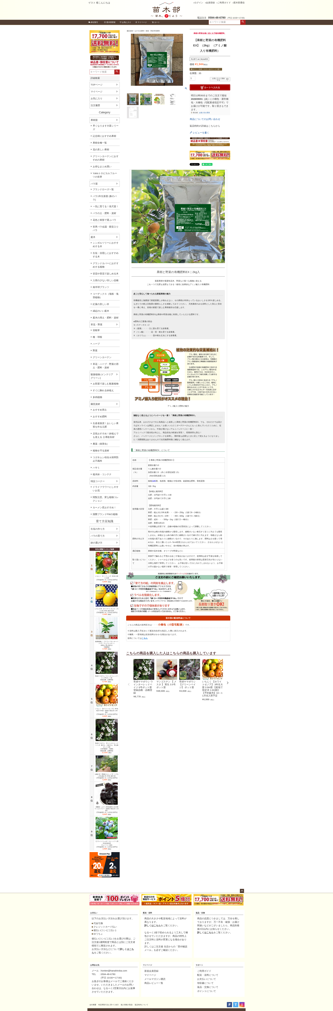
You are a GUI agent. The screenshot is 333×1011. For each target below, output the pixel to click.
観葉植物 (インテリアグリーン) (102, 376)
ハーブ (96, 344)
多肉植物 (97, 397)
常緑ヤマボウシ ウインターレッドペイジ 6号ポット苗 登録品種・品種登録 (106, 678)
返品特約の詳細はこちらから (205, 126)
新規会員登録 (151, 971)
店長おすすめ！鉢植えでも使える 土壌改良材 (106, 435)
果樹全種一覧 (100, 142)
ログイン (198, 2)
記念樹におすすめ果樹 (104, 136)
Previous (128, 684)
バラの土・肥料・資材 (104, 213)
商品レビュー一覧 (153, 983)
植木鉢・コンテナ (102, 474)
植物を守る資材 (101, 450)
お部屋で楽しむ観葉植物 (106, 383)
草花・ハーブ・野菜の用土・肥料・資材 (106, 366)
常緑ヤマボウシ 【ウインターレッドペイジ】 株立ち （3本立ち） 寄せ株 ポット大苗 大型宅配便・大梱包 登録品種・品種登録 (106, 746)
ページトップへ (242, 891)
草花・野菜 (96, 324)
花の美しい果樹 (101, 149)
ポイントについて (206, 991)
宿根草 (96, 330)
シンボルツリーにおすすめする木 (106, 245)
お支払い (94, 913)
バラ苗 (94, 183)
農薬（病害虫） (101, 444)
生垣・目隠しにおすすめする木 (106, 255)
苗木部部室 (111, 22)
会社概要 (92, 1005)
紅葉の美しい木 (101, 304)
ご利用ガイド (224, 2)
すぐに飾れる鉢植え (103, 390)
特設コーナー (98, 481)
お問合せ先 (94, 965)
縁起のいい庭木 (101, 311)
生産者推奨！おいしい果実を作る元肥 (106, 425)
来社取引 (94, 22)
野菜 (95, 350)
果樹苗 (94, 120)
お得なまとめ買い (102, 166)
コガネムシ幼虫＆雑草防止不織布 (106, 459)
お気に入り (126, 22)
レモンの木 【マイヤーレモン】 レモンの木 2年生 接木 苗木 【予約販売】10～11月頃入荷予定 (107, 610)
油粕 (154, 481)
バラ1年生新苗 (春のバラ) (105, 198)
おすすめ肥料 (100, 416)
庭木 (93, 237)
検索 (242, 22)
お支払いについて (206, 979)
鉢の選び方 (96, 542)
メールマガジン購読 (154, 979)
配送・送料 (147, 913)
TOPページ (97, 84)
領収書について (205, 983)
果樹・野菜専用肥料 (153, 31)
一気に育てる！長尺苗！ (106, 206)
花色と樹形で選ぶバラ (104, 220)
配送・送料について (207, 975)
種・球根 (97, 337)
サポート (199, 965)
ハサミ (96, 467)
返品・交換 (200, 913)
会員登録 (210, 2)
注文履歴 (95, 105)
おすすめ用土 (100, 410)
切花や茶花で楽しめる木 (106, 273)
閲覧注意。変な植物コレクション (106, 499)
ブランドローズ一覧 (103, 189)
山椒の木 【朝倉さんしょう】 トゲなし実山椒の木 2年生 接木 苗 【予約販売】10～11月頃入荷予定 (107, 776)
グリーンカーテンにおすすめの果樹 (106, 158)
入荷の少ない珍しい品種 (106, 280)
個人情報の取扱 (127, 1005)
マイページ (142, 22)
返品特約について (141, 1005)
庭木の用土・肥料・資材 (106, 317)
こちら (145, 638)
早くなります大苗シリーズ (106, 127)
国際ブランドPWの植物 (105, 514)
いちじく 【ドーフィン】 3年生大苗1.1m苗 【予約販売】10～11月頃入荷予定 (106, 578)
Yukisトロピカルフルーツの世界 (105, 175)
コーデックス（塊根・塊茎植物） (106, 296)
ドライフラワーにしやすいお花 (106, 489)
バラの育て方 (98, 536)
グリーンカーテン (102, 357)
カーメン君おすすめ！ (104, 507)
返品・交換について (207, 987)
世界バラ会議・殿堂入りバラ (106, 228)
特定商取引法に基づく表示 (108, 1005)
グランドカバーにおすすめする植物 (106, 265)
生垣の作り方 (98, 529)
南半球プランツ (101, 287)
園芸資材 (95, 404)
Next (227, 682)
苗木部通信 (239, 2)
